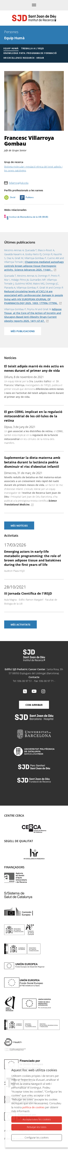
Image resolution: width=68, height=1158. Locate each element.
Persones (11, 31)
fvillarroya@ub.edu (18, 182)
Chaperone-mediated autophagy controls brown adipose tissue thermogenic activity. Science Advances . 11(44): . (34, 265)
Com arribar (34, 704)
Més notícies (19, 525)
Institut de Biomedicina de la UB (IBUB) (28, 216)
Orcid (12, 197)
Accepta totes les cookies (37, 1119)
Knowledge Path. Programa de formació (30, 53)
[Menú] (34, 5)
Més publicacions (23, 331)
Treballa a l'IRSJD (32, 48)
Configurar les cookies (37, 1137)
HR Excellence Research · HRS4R (23, 57)
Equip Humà (14, 38)
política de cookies (33, 1107)
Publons (30, 197)
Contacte (34, 677)
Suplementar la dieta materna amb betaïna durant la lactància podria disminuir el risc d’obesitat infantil (32, 462)
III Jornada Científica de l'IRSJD (28, 593)
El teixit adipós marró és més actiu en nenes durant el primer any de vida (34, 368)
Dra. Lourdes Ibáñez (40, 381)
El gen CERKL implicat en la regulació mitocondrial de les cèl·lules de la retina (33, 416)
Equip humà (10, 48)
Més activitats (20, 624)
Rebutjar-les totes (36, 1127)
